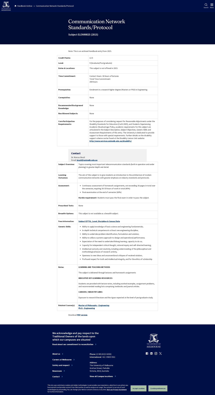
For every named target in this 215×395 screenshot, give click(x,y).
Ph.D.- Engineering (86, 308)
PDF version (82, 315)
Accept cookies (139, 388)
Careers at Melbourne (62, 359)
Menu (212, 8)
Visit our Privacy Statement (117, 389)
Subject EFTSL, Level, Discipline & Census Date (99, 221)
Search (206, 8)
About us (56, 354)
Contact (56, 376)
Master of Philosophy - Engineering (93, 305)
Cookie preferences (158, 388)
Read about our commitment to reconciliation (72, 344)
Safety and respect (61, 365)
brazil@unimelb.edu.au (87, 160)
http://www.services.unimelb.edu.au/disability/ (110, 141)
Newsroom (57, 371)
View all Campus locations (101, 376)
